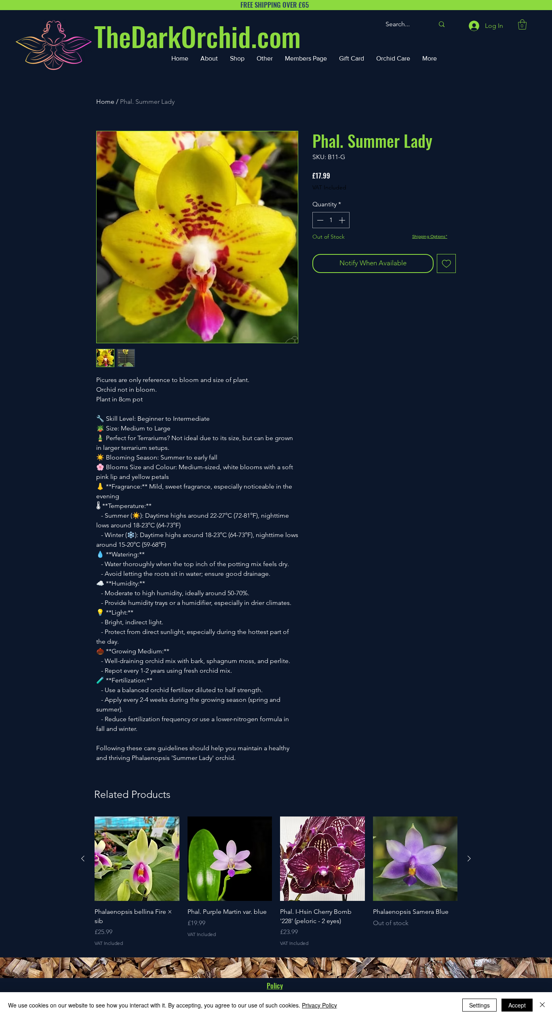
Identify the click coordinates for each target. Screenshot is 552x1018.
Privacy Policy (319, 1005)
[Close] (542, 1005)
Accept (517, 1005)
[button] (522, 24)
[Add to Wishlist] (446, 263)
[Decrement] (319, 220)
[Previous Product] (83, 858)
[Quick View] (137, 858)
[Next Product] (469, 858)
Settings (479, 1005)
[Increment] (342, 220)
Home (105, 101)
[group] (276, 881)
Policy (275, 985)
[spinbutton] (331, 220)
